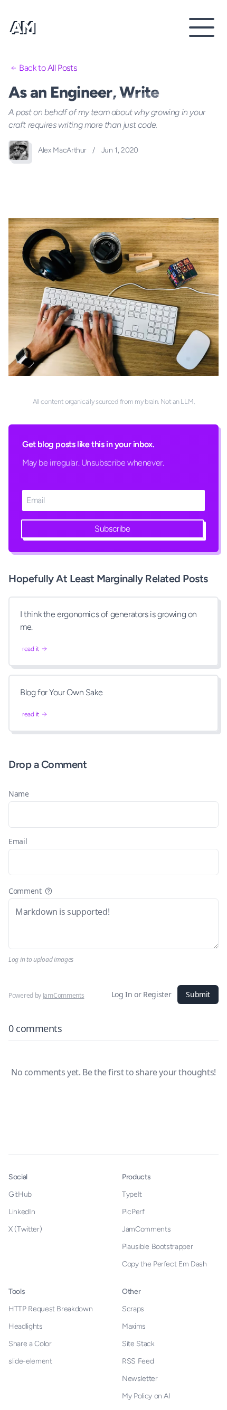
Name (18, 794)
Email (17, 841)
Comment (25, 891)
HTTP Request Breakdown (50, 1308)
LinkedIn (21, 1211)
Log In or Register (141, 994)
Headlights (25, 1326)
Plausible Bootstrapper (157, 1246)
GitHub (20, 1194)
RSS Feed (138, 1361)
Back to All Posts (48, 68)
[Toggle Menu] (201, 27)
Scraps (133, 1308)
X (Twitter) (25, 1229)
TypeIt (132, 1194)
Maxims (134, 1326)
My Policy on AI (146, 1396)
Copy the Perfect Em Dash (164, 1264)
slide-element (30, 1361)
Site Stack (138, 1343)
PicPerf (133, 1211)
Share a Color (29, 1343)
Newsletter (140, 1378)
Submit (198, 994)
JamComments (63, 995)
